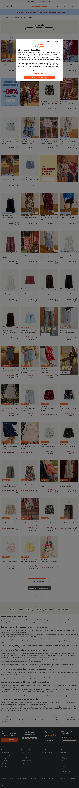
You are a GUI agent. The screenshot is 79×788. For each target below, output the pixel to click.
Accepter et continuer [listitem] (39, 77)
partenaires (25, 59)
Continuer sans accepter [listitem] (53, 41)
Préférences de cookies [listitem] (40, 73)
